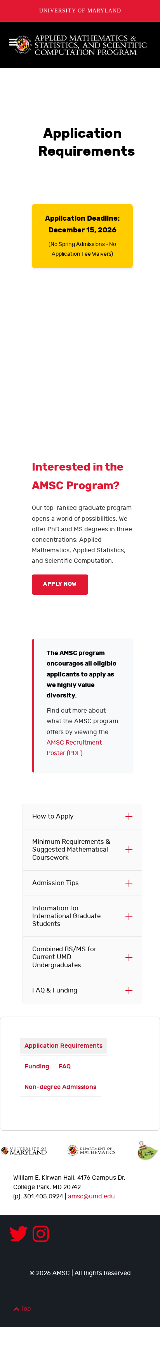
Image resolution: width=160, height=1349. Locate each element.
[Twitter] (21, 1235)
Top (25, 1309)
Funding (36, 1066)
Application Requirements (63, 1046)
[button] (82, 816)
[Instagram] (41, 1235)
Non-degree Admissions (60, 1087)
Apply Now (60, 584)
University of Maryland (80, 11)
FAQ (65, 1066)
